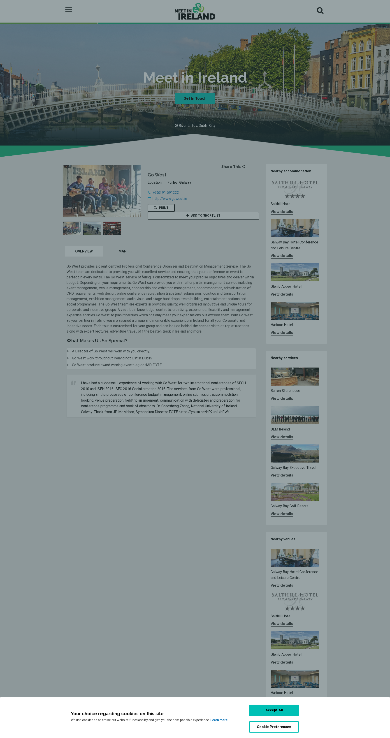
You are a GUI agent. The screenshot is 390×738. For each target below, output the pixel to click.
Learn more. (219, 720)
